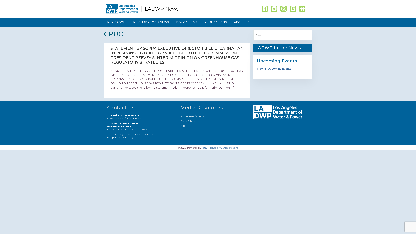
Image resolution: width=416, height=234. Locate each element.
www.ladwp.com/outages (141, 134)
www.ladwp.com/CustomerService (125, 118)
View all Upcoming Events (274, 68)
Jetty (204, 147)
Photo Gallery (187, 121)
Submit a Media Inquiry (192, 116)
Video (183, 125)
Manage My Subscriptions (223, 147)
